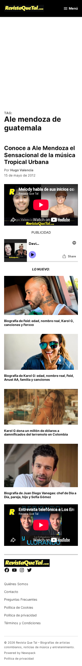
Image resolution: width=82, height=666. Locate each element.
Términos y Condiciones (22, 623)
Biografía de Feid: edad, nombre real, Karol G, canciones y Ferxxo (39, 323)
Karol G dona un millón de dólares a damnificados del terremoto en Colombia (36, 432)
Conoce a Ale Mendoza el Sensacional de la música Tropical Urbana (39, 155)
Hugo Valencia (21, 170)
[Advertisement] (41, 66)
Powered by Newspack (20, 653)
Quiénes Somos (16, 584)
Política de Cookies (18, 607)
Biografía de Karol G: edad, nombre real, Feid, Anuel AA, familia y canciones (39, 377)
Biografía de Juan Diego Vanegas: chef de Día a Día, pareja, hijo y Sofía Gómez (40, 495)
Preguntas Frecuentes (20, 599)
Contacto (11, 592)
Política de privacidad (20, 615)
